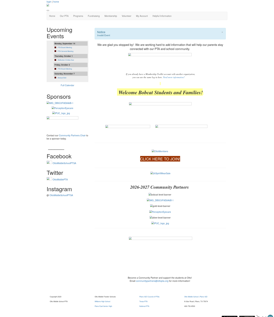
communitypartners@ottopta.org (152, 280)
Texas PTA (143, 301)
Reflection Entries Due (66, 60)
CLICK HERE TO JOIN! (160, 159)
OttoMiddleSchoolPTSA (64, 163)
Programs (78, 15)
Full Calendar (67, 85)
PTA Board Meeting (65, 47)
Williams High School (102, 301)
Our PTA (64, 15)
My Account (142, 15)
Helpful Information (162, 15)
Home (52, 15)
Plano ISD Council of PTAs (149, 296)
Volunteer (126, 15)
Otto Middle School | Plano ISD (195, 296)
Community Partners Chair (72, 135)
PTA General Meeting (65, 51)
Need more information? (174, 77)
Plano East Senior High (103, 306)
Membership (110, 15)
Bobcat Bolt (62, 78)
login (49, 1)
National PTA (144, 306)
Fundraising (94, 15)
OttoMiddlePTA (60, 179)
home (56, 1)
